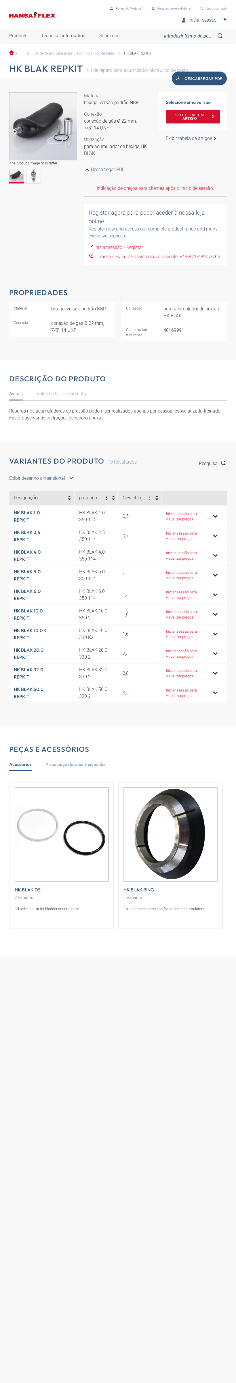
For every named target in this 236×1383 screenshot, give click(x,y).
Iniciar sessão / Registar (118, 247)
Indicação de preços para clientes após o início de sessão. (155, 188)
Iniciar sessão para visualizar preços (181, 516)
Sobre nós (109, 35)
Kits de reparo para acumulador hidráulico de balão (74, 53)
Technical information (63, 35)
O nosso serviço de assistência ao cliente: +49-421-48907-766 (156, 256)
